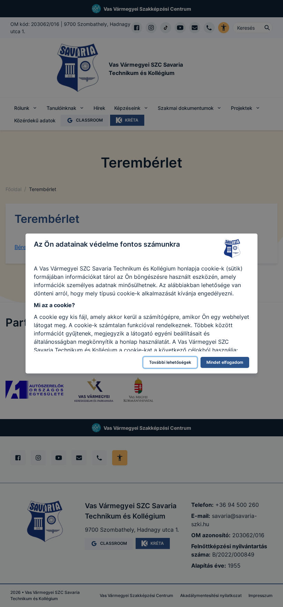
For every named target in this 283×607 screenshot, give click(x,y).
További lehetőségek (170, 362)
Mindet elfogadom (224, 362)
